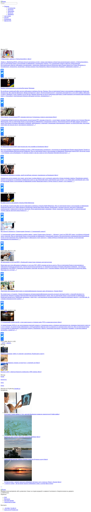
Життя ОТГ (7, 20)
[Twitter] (45, 73)
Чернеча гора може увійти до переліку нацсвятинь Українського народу (22, 353)
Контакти (7, 499)
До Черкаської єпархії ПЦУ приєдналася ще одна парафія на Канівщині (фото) (24, 146)
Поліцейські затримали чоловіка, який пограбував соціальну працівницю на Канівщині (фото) (29, 175)
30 (10, 343)
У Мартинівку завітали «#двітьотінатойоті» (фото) (16, 59)
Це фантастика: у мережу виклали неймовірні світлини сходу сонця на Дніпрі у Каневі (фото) (32, 482)
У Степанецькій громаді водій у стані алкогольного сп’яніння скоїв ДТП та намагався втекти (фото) (31, 322)
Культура (10, 12)
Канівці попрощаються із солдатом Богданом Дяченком (17, 88)
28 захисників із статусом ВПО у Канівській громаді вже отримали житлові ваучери (26, 262)
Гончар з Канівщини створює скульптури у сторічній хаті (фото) (20, 362)
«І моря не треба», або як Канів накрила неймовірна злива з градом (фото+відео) (28, 483)
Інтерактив (7, 19)
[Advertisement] (45, 35)
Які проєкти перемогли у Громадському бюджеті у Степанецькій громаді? (23, 231)
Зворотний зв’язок (9, 502)
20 (8, 343)
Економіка (11, 11)
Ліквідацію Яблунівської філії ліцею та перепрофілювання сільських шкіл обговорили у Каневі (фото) (32, 291)
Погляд (6, 17)
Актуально (7, 16)
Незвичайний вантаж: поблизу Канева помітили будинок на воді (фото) (26, 459)
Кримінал (11, 14)
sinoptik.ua (17, 388)
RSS (5, 497)
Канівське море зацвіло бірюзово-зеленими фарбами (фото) (22, 437)
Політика (10, 9)
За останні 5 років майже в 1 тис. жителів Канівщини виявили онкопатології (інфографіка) (31, 414)
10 (7, 343)
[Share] (45, 76)
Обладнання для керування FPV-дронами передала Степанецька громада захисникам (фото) (29, 117)
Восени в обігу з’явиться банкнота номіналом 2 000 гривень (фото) (21, 371)
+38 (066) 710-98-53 (10, 508)
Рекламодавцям (9, 500)
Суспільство (11, 8)
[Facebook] (45, 70)
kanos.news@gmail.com (11, 509)
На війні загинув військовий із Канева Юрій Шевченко (17, 202)
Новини (6, 6)
